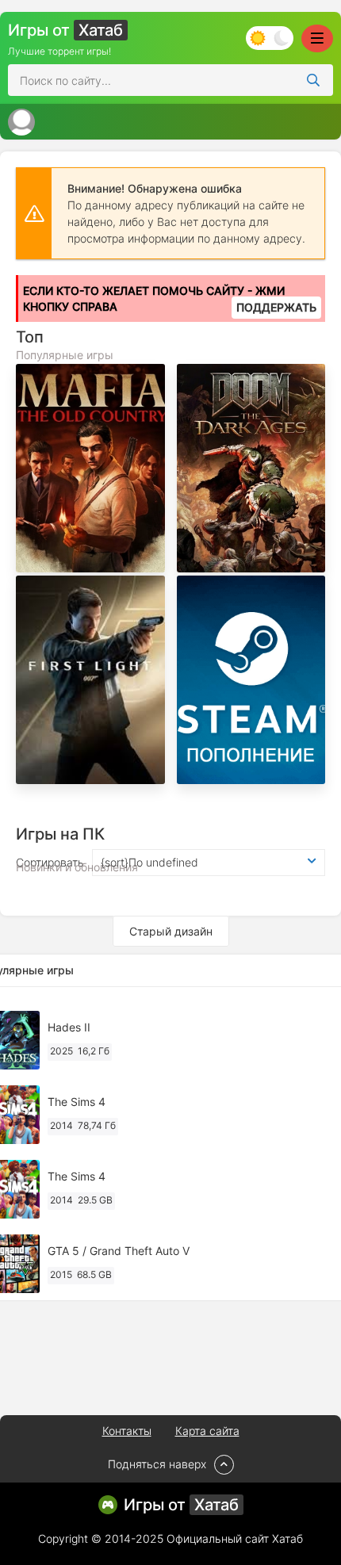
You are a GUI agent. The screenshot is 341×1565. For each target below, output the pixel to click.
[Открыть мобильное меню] (317, 38)
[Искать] (313, 80)
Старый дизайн (171, 931)
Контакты (126, 1430)
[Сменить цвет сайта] (269, 38)
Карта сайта (207, 1430)
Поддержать (276, 307)
